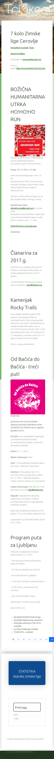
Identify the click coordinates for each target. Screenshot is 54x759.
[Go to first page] (13, 639)
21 (29, 639)
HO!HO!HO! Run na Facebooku (24, 226)
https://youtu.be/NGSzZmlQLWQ (30, 68)
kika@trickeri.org (35, 490)
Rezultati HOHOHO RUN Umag (27, 617)
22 (35, 639)
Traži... (16, 714)
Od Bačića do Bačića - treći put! (25, 366)
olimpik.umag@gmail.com (22, 208)
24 (46, 639)
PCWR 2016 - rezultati (23, 632)
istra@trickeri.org (34, 285)
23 (40, 639)
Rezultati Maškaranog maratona (28, 620)
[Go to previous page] (18, 639)
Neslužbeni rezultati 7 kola (22, 48)
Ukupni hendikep (18, 54)
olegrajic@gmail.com (32, 59)
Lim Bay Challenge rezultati (26, 629)
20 (23, 639)
